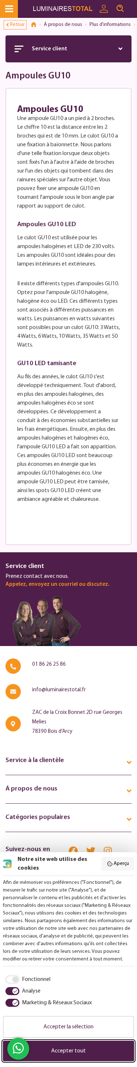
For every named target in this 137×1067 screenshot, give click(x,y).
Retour (17, 24)
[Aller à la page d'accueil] (64, 9)
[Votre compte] (103, 9)
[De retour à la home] (36, 25)
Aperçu (121, 863)
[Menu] (9, 9)
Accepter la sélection (68, 1027)
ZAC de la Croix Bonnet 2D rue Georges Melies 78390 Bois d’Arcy (77, 722)
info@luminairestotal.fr (59, 690)
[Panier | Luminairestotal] (132, 5)
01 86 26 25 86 (49, 664)
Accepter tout (68, 1051)
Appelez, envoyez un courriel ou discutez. (57, 584)
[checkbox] (26, 979)
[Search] (120, 9)
